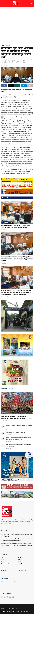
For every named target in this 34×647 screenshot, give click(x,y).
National (20, 559)
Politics (20, 561)
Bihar (2, 557)
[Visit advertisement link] (17, 186)
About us (3, 611)
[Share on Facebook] (4, 85)
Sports (19, 566)
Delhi (2, 561)
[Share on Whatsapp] (17, 85)
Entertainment (5, 564)
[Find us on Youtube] (10, 597)
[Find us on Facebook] (1, 597)
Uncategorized (22, 570)
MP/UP (19, 557)
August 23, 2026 (5, 229)
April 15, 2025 (4, 65)
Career (13, 611)
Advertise (9, 611)
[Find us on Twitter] (4, 597)
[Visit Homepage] (15, 3)
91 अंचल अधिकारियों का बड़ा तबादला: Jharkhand (16, 432)
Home (2, 45)
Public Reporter (22, 564)
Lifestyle (3, 570)
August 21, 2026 (5, 296)
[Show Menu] (31, 3)
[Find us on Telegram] (13, 597)
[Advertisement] (17, 25)
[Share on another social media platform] (30, 85)
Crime (2, 559)
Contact (26, 611)
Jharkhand (7, 45)
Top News (20, 568)
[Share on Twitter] (11, 85)
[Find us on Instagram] (7, 597)
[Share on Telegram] (23, 85)
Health (3, 566)
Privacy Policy (20, 611)
